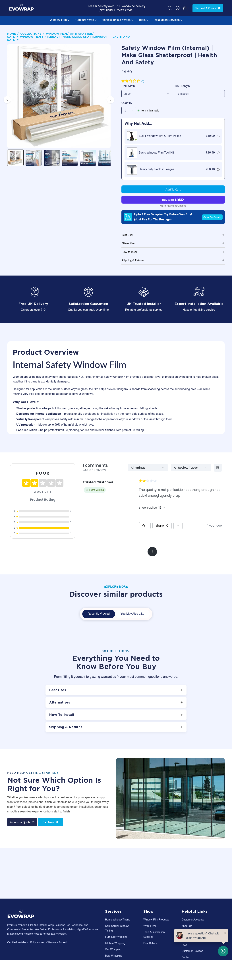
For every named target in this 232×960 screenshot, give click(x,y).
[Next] (110, 99)
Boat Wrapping (113, 956)
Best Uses (127, 234)
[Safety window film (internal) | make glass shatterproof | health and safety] (15, 158)
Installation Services (167, 20)
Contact (186, 957)
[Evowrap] (21, 11)
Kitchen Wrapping (115, 943)
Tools (142, 20)
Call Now (48, 822)
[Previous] (7, 99)
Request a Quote (205, 8)
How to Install (129, 251)
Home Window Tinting (117, 919)
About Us (187, 926)
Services (113, 911)
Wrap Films (149, 926)
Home (11, 33)
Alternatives (128, 243)
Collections (31, 33)
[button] (170, 8)
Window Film (58, 20)
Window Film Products (156, 919)
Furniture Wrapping (116, 937)
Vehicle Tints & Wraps (116, 20)
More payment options (173, 206)
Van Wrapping (113, 949)
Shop (148, 911)
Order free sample (212, 217)
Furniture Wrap (85, 20)
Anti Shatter (81, 33)
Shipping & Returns (132, 260)
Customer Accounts (193, 919)
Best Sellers (150, 943)
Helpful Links (195, 911)
